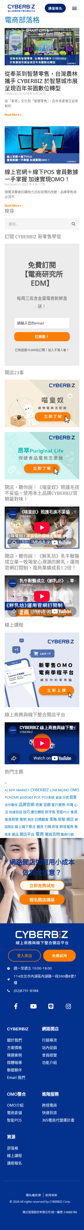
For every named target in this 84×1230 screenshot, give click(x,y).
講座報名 (14, 1163)
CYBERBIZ (39, 789)
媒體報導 (14, 1062)
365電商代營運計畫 (58, 1120)
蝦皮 (40, 826)
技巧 (26, 812)
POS (37, 797)
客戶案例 (58, 804)
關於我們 (14, 1040)
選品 (15, 834)
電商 (39, 834)
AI (6, 790)
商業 (38, 804)
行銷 (48, 826)
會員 (73, 812)
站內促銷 (49, 1047)
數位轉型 (37, 812)
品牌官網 (27, 804)
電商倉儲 (14, 1112)
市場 (69, 804)
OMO (74, 789)
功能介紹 (49, 1062)
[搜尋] (73, 224)
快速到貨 (15, 812)
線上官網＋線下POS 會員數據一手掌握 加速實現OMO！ (41, 175)
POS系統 (48, 797)
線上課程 (14, 1155)
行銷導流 (49, 1040)
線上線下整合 (25, 826)
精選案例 (14, 1055)
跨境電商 (67, 826)
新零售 (50, 812)
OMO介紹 (15, 1105)
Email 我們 (16, 1077)
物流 (31, 819)
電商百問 (52, 834)
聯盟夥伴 (14, 1070)
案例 (23, 819)
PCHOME (12, 797)
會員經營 (12, 819)
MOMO (63, 790)
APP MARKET (19, 790)
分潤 (66, 797)
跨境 (55, 826)
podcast (26, 797)
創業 (73, 797)
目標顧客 (42, 819)
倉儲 (59, 797)
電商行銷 (67, 834)
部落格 (12, 1148)
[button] (74, 8)
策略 (53, 819)
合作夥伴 (11, 805)
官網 (46, 804)
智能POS (63, 812)
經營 (61, 819)
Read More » (13, 115)
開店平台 (27, 834)
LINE (53, 790)
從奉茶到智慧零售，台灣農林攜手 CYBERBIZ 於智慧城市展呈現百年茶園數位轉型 (41, 81)
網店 (70, 819)
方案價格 (14, 1047)
